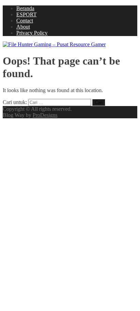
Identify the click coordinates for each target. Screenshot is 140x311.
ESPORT (26, 14)
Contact (24, 20)
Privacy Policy (32, 33)
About (23, 27)
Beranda (25, 8)
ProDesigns (45, 115)
